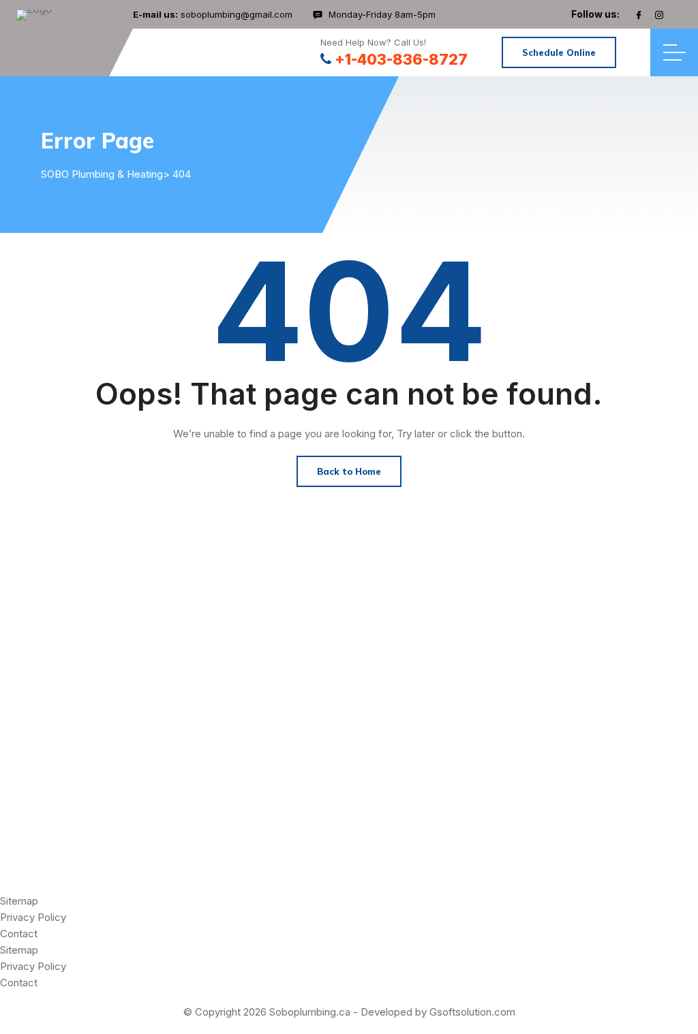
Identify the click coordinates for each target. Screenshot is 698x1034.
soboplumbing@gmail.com (236, 14)
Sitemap (19, 900)
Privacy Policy (33, 917)
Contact (18, 933)
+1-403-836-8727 (401, 59)
